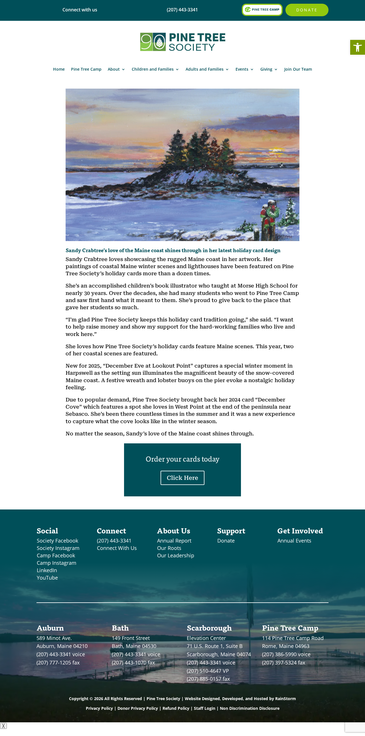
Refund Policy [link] (176, 708)
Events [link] (242, 69)
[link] (357, 47)
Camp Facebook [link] (56, 555)
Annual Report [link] (174, 540)
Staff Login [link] (204, 708)
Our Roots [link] (169, 548)
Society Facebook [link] (57, 540)
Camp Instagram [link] (56, 562)
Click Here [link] (182, 477)
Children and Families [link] (153, 69)
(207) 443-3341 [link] (114, 540)
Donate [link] (307, 10)
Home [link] (59, 69)
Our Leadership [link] (175, 555)
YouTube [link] (47, 577)
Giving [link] (266, 69)
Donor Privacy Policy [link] (137, 708)
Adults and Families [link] (205, 69)
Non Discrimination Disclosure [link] (249, 708)
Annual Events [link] (294, 540)
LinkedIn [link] (47, 570)
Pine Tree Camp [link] (86, 69)
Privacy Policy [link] (99, 708)
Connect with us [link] (79, 10)
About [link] (114, 69)
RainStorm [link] (285, 698)
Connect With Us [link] (117, 548)
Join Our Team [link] (298, 69)
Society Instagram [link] (58, 548)
